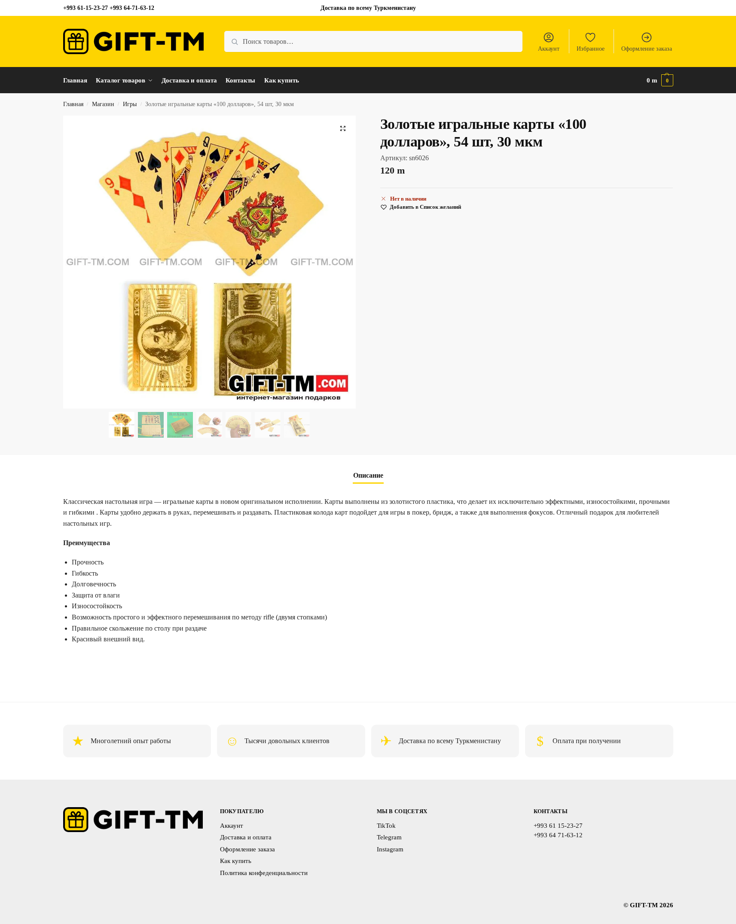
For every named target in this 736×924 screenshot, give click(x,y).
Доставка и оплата (246, 837)
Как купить (235, 860)
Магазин (103, 104)
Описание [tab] (368, 475)
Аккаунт (548, 49)
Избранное (591, 49)
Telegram (389, 837)
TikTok (386, 825)
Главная (73, 104)
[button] (660, 80)
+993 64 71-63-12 (558, 835)
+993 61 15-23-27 (558, 825)
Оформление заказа (646, 49)
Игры (130, 104)
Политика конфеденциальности (264, 872)
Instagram (390, 849)
